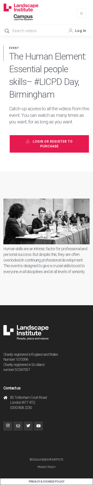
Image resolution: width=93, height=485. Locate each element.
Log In (80, 31)
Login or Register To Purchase (53, 144)
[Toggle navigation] (81, 13)
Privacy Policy (46, 467)
